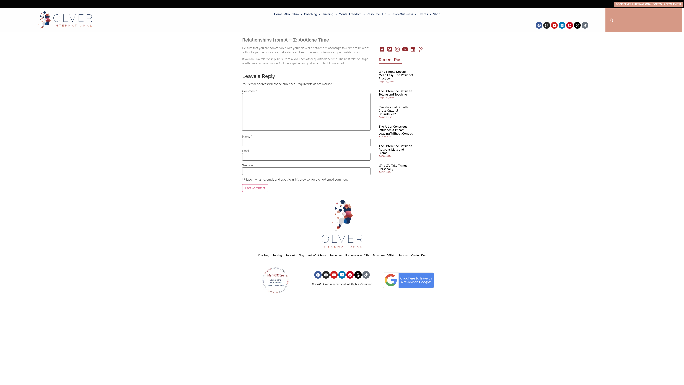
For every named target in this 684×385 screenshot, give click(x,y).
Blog (301, 255)
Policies (403, 255)
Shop (436, 14)
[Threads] (577, 25)
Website (247, 165)
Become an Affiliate (384, 255)
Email (246, 151)
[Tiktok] (585, 25)
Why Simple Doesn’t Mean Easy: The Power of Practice (396, 75)
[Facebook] (539, 25)
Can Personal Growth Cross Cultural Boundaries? (393, 111)
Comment (249, 91)
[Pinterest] (569, 25)
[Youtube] (554, 25)
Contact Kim (418, 255)
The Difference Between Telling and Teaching (395, 92)
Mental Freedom (350, 14)
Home (278, 14)
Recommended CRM (357, 255)
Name (247, 136)
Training (327, 14)
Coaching (310, 14)
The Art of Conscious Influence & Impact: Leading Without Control (396, 130)
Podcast (290, 255)
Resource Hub (376, 14)
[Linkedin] (562, 25)
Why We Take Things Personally (393, 167)
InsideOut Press (402, 14)
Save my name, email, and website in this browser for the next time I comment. (296, 179)
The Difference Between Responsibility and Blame (395, 149)
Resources (336, 255)
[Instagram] (546, 25)
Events (423, 14)
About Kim (291, 14)
